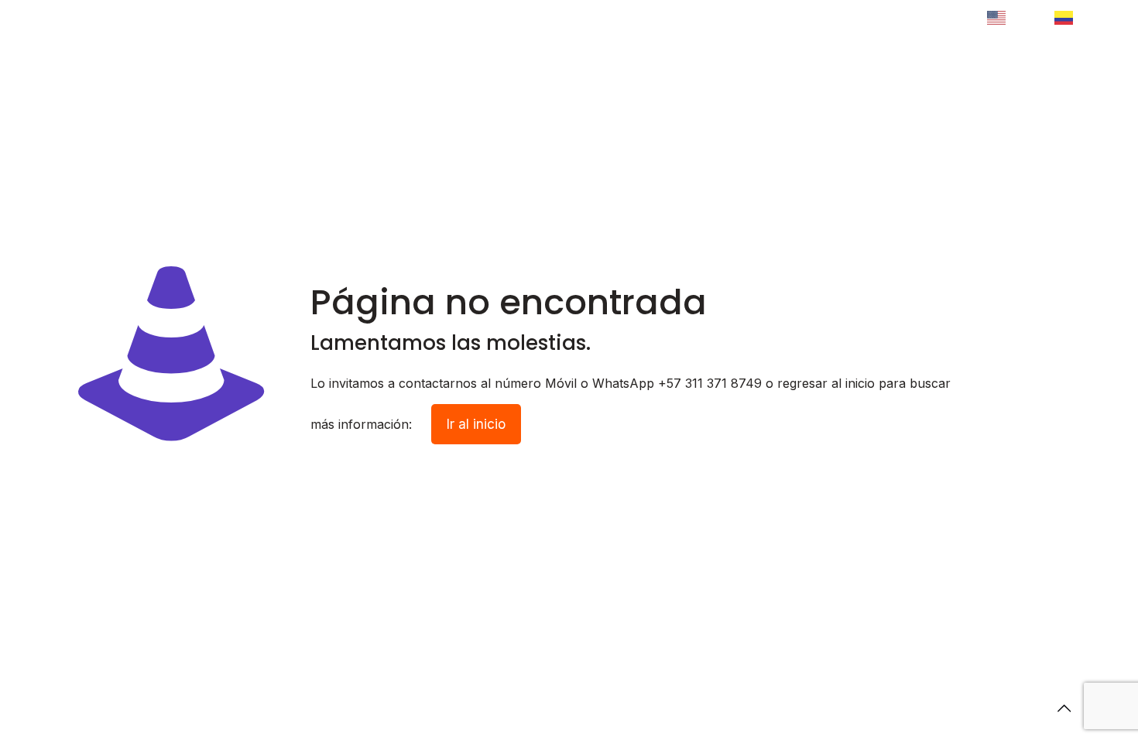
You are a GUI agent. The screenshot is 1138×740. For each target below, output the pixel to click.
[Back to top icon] (1063, 708)
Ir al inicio (476, 424)
